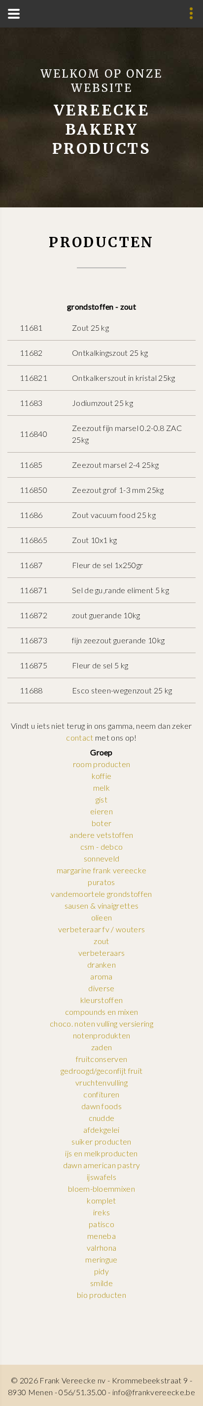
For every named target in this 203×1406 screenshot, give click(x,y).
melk (101, 787)
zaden (101, 1047)
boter (102, 823)
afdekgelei (101, 1129)
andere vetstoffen (101, 834)
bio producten (101, 1294)
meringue (101, 1259)
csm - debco (101, 846)
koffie (102, 775)
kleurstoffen (101, 999)
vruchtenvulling (101, 1082)
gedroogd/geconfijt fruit (102, 1070)
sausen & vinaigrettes (102, 905)
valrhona (102, 1247)
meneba (101, 1235)
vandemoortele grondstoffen (101, 893)
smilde (101, 1283)
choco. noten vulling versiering (101, 1023)
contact (79, 737)
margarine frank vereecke (102, 870)
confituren (101, 1094)
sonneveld (102, 858)
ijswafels (101, 1176)
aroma (101, 976)
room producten (101, 764)
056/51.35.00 (82, 1392)
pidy (101, 1271)
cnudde (102, 1117)
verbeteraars (101, 952)
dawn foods (101, 1106)
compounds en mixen (101, 1011)
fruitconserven (101, 1058)
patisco (101, 1224)
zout (101, 941)
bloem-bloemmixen (101, 1188)
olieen (101, 917)
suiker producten (101, 1141)
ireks (101, 1212)
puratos (101, 882)
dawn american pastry (101, 1165)
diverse (101, 988)
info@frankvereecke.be (153, 1392)
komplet (101, 1200)
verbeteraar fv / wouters (101, 929)
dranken (101, 964)
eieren (101, 811)
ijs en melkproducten (101, 1153)
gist (101, 799)
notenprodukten (101, 1035)
